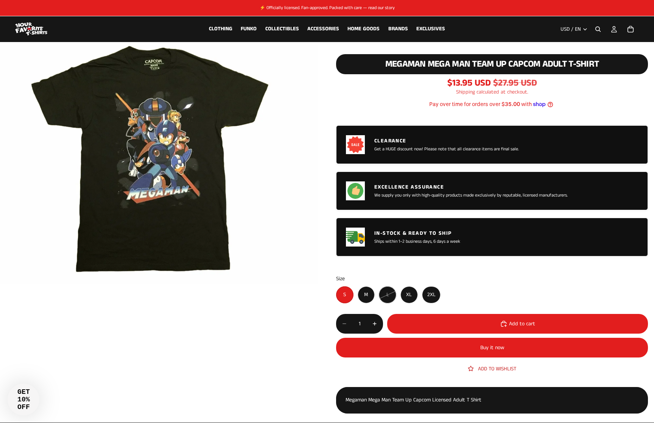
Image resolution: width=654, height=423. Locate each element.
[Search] (598, 29)
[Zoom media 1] (159, 164)
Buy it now (492, 347)
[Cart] (630, 29)
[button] (23, 399)
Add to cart (522, 324)
